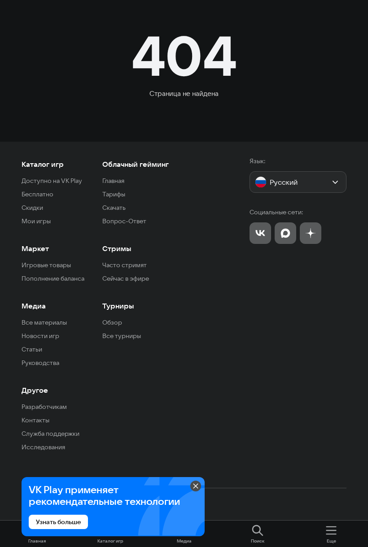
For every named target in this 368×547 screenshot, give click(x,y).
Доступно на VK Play (52, 181)
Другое (35, 390)
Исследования (43, 447)
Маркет (35, 248)
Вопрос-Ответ (124, 221)
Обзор (112, 322)
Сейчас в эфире (125, 278)
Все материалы (44, 322)
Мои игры (36, 221)
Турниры (118, 305)
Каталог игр (43, 164)
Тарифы (113, 194)
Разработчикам (44, 407)
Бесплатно (37, 194)
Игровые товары (46, 265)
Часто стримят (124, 265)
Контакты (35, 420)
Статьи (32, 349)
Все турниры (121, 336)
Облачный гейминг (135, 164)
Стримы (116, 248)
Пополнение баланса (53, 278)
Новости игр (40, 336)
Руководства (40, 363)
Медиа (34, 305)
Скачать (114, 208)
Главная (113, 181)
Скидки (32, 208)
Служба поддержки (50, 434)
